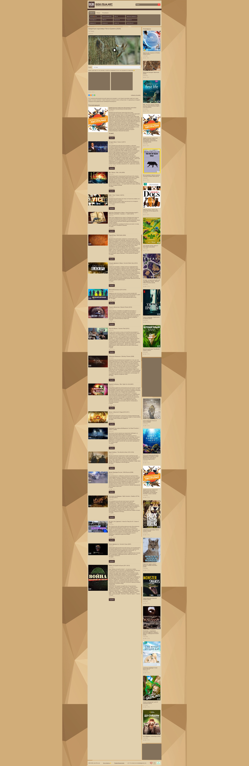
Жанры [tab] (98, 13)
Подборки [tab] (91, 13)
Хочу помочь (106, 763)
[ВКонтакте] (89, 95)
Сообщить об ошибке (135, 95)
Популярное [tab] (105, 13)
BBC (116, 16)
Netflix (104, 19)
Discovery (105, 23)
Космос (117, 23)
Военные (117, 19)
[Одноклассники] (91, 95)
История (129, 19)
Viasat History (130, 23)
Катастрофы (93, 19)
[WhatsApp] (94, 95)
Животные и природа (132, 16)
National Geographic (106, 16)
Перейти (112, 138)
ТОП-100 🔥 (93, 16)
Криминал (93, 23)
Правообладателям (119, 763)
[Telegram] (93, 95)
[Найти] (159, 4)
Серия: (90, 67)
